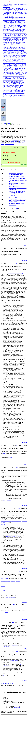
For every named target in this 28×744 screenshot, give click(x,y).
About (4, 3)
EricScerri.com (14, 645)
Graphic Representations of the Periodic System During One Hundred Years (13, 520)
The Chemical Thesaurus (21, 9)
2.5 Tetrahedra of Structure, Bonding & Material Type (14, 33)
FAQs (10, 5)
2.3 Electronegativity (8, 31)
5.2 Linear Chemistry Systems (20, 83)
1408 (14, 604)
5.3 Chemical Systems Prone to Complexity (13, 85)
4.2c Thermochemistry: (14, 73)
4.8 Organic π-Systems (17, 80)
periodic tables (13, 141)
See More (3, 113)
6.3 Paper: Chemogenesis (14, 89)
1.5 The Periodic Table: (17, 25)
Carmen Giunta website (10, 597)
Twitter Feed (6, 646)
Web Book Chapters (8, 16)
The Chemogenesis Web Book (14, 9)
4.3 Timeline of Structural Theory (11, 74)
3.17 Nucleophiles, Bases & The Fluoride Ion (14, 57)
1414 (14, 248)
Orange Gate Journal (14, 12)
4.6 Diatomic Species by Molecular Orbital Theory (13, 78)
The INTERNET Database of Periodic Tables (13, 8)
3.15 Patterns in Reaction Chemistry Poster (15, 54)
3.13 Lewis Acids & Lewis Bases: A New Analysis (14, 52)
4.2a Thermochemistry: (14, 70)
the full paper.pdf (7, 500)
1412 (17, 445)
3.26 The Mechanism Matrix (10, 65)
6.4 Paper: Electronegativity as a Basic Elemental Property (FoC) (14, 90)
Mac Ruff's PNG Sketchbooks (14, 13)
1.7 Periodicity (6, 27)
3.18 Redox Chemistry (21, 57)
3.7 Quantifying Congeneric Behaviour (12, 46)
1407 (13, 622)
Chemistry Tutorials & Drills (9, 11)
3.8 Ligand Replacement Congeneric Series (15, 46)
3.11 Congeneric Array (16, 50)
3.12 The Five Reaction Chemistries (11, 51)
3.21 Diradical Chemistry (14, 60)
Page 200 (3, 590)
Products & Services (22, 4)
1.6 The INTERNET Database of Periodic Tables (14, 26)
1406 (17, 651)
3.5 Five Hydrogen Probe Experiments (12, 43)
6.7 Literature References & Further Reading (14, 96)
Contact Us (6, 5)
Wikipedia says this (5, 524)
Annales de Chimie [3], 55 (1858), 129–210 (10, 581)
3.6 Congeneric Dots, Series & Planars (12, 44)
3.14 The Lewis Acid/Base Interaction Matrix (14, 53)
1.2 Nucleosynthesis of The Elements (12, 22)
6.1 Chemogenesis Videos (15, 86)
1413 (17, 263)
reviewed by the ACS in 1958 (13, 536)
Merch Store (3, 118)
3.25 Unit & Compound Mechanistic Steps (16, 64)
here (4, 453)
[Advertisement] (14, 729)
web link (10, 457)
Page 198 (3, 586)
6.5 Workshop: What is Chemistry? (14, 91)
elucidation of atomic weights (13, 142)
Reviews (15, 4)
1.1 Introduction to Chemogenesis (14, 21)
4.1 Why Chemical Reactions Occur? (14, 69)
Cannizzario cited (4, 578)
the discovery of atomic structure (12, 143)
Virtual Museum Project (12, 660)
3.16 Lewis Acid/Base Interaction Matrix (14, 56)
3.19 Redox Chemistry (10, 59)
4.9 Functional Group (10, 81)
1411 (17, 467)
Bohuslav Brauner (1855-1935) (15, 273)
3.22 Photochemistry (8, 61)
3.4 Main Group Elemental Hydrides (16, 42)
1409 (19, 571)
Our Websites (6, 7)
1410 (19, 508)
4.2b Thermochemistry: (15, 72)
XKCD (6, 612)
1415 (17, 208)
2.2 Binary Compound (16, 30)
